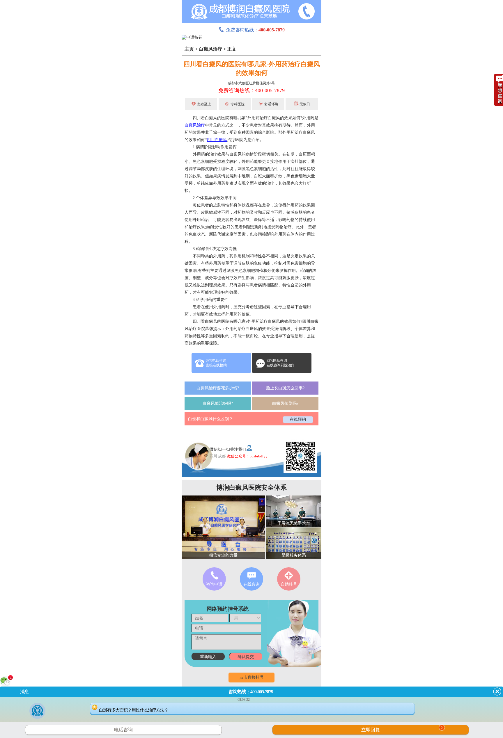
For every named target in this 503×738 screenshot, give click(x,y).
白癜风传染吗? (285, 403)
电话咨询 (123, 729)
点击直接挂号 (251, 677)
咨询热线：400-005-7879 (251, 691)
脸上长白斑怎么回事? (285, 388)
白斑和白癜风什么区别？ (210, 419)
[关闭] (497, 691)
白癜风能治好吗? (218, 403)
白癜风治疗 (210, 49)
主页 (189, 49)
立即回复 (402, 729)
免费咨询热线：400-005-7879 (251, 90)
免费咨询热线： (255, 29)
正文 (231, 49)
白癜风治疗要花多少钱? (217, 388)
